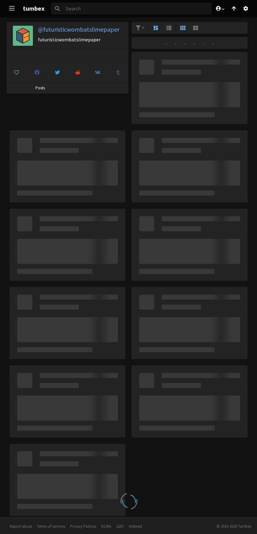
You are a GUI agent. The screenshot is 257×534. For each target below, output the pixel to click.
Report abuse (21, 526)
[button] (220, 8)
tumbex (34, 8)
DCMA (106, 526)
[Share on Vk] (98, 72)
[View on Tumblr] (118, 72)
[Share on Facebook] (37, 72)
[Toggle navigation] (12, 8)
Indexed (135, 526)
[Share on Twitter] (57, 72)
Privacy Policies (83, 526)
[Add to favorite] (17, 72)
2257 (120, 526)
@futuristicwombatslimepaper (78, 29)
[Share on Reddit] (77, 72)
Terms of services (51, 526)
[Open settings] (245, 8)
